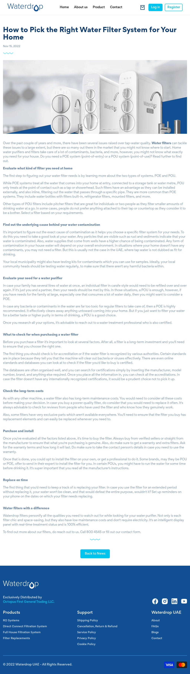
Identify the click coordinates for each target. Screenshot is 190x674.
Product (99, 7)
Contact (116, 7)
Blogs (155, 632)
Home (64, 7)
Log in (155, 7)
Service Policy (86, 632)
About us (81, 7)
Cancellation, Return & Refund (97, 626)
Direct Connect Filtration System (25, 626)
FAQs (155, 626)
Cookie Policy (86, 644)
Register (173, 7)
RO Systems (11, 620)
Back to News (95, 553)
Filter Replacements (16, 638)
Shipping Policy (87, 620)
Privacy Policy (86, 638)
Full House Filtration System (22, 632)
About (155, 620)
